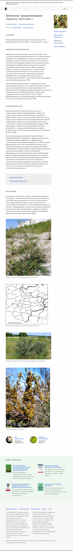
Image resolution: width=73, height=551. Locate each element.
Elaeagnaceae (17, 27)
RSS (50, 509)
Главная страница (11, 509)
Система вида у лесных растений (53, 485)
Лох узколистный (19, 437)
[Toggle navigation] (64, 9)
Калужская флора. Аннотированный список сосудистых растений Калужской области (21, 468)
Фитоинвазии (35, 509)
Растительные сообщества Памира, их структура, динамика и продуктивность (22, 485)
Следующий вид (28, 27)
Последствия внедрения (26, 24)
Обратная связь (24, 509)
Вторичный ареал (11, 24)
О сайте (44, 509)
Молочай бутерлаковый (43, 437)
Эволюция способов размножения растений (53, 466)
